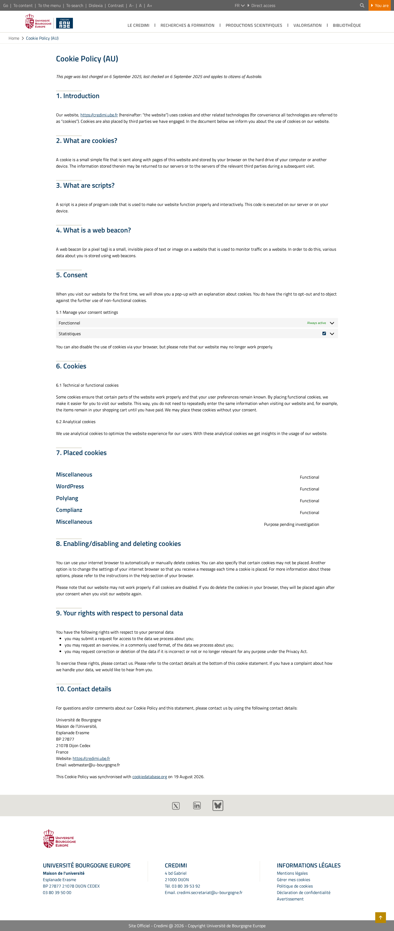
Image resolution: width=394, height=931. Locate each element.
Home (14, 38)
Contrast (116, 5)
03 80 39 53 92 (186, 886)
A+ (149, 5)
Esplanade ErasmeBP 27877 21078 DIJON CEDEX (71, 882)
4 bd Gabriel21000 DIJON (177, 876)
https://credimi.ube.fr (99, 115)
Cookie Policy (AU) (42, 38)
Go (5, 5)
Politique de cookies (295, 886)
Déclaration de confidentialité (303, 892)
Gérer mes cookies (293, 879)
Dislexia (96, 5)
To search (74, 5)
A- (131, 5)
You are (382, 5)
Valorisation (307, 25)
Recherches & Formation (187, 25)
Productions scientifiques (254, 25)
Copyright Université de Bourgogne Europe (227, 925)
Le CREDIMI (138, 25)
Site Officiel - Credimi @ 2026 (156, 925)
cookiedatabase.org (149, 776)
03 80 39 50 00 (57, 892)
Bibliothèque (347, 25)
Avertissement (290, 899)
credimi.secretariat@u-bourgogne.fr (210, 892)
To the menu (49, 5)
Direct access (263, 5)
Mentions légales (292, 873)
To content (23, 5)
